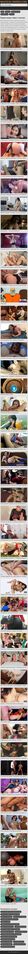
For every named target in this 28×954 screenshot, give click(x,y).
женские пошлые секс (20, 931)
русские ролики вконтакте (7, 939)
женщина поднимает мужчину (8, 936)
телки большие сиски (20, 926)
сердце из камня (5, 921)
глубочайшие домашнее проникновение (11, 934)
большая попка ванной (19, 944)
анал (2, 11)
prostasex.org (4, 14)
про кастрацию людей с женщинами (10, 929)
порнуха (8, 11)
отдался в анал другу (6, 941)
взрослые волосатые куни (7, 946)
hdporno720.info (16, 11)
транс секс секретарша (20, 916)
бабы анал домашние (6, 916)
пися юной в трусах (18, 941)
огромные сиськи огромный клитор (10, 924)
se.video (12, 14)
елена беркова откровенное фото (9, 919)
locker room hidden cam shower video (10, 914)
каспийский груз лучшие (7, 931)
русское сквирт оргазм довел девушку (11, 911)
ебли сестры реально (6, 944)
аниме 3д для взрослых (7, 926)
